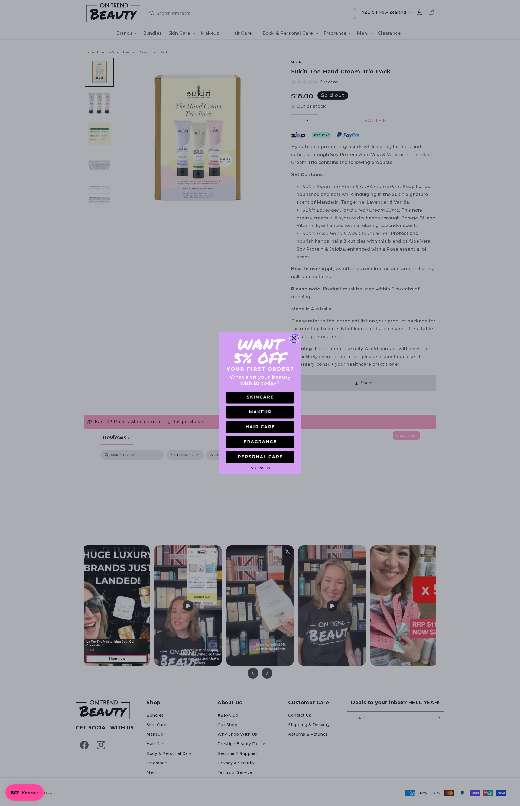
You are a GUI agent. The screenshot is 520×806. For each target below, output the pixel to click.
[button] (260, 398)
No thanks (260, 467)
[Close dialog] (294, 338)
